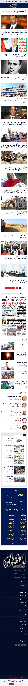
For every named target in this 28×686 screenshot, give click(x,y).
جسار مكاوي (18, 398)
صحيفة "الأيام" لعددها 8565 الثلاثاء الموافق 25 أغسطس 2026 (8, 457)
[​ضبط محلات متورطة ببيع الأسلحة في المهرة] (7, 375)
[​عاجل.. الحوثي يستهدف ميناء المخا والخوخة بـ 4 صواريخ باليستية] (7, 356)
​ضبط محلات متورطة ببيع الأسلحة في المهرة (22, 372)
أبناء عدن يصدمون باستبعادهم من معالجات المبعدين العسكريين (21, 343)
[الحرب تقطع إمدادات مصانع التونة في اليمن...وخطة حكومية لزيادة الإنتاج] (19, 470)
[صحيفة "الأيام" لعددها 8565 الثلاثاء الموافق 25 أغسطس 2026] (19, 459)
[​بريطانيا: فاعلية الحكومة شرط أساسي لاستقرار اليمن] (7, 365)
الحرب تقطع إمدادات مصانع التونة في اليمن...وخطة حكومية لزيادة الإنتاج (8, 468)
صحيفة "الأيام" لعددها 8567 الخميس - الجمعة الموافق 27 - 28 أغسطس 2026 (14, 298)
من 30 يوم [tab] (16, 434)
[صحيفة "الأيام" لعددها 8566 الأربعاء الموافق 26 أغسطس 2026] (19, 449)
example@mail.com (20, 577)
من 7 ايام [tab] (20, 434)
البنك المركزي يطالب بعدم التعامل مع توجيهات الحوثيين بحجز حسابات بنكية (15, 213)
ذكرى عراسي (18, 427)
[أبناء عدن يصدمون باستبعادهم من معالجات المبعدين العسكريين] (7, 346)
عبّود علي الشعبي (18, 420)
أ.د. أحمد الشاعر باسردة (16, 406)
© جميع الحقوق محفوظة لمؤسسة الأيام (17, 677)
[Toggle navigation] (25, 5)
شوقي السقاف (18, 414)
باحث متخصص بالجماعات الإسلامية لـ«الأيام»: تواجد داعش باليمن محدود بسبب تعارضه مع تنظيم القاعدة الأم (14, 34)
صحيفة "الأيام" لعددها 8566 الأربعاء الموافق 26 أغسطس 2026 (8, 447)
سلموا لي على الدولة (10, 438)
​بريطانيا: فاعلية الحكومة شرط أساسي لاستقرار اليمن (22, 363)
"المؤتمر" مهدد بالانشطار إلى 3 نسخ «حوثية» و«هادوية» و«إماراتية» (16, 55)
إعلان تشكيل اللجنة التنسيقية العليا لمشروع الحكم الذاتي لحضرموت (8, 478)
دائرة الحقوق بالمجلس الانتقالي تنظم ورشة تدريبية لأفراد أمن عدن (15, 281)
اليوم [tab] (24, 434)
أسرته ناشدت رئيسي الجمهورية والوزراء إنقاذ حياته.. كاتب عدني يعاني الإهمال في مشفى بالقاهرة (14, 191)
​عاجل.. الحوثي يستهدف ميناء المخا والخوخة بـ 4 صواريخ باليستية (21, 353)
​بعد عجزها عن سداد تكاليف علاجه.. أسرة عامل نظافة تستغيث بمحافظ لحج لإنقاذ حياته (21, 383)
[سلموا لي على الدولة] (19, 441)
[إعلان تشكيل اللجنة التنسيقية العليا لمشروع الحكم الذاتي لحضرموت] (19, 479)
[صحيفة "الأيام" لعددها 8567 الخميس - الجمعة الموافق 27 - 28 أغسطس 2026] (14, 318)
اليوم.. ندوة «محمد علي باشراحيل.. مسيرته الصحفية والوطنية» (14, 78)
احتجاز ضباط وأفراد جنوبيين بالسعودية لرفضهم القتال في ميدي (15, 236)
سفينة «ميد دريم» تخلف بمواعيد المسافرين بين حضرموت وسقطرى (15, 101)
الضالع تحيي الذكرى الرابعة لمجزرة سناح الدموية (15, 258)
